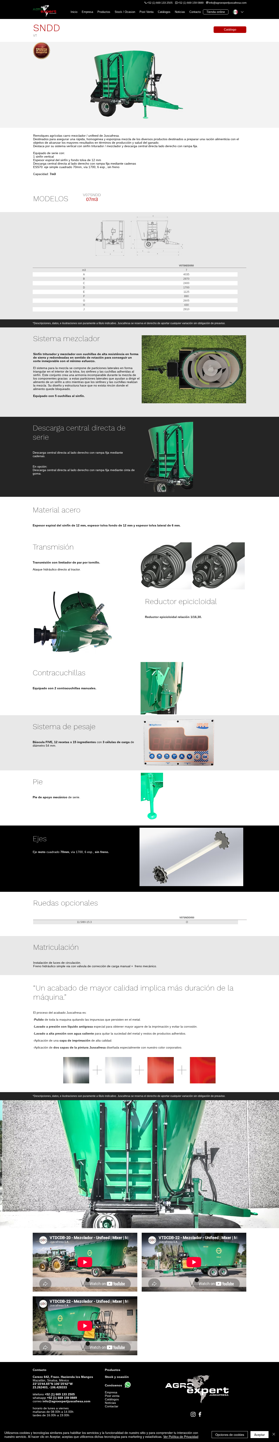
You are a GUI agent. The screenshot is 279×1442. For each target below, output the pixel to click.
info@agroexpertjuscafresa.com (66, 1401)
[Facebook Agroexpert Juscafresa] (200, 1414)
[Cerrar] (273, 1435)
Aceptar (259, 1434)
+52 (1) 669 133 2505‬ (160, 2)
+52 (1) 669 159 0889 (191, 2)
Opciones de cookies (229, 1434)
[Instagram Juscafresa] (193, 1414)
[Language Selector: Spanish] (238, 12)
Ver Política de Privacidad (180, 1436)
